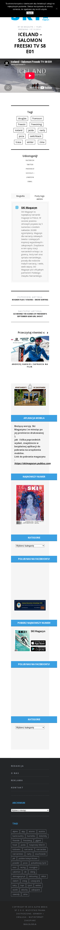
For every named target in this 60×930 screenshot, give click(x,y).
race (14, 867)
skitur (43, 876)
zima (41, 142)
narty (42, 130)
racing (23, 867)
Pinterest (30, 169)
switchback (35, 136)
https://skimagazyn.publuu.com (32, 463)
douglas (22, 118)
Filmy (39, 27)
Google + (30, 173)
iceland (18, 130)
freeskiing (36, 124)
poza (21, 136)
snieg (24, 880)
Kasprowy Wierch (37, 844)
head (15, 844)
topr (22, 885)
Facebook (30, 160)
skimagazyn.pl (19, 876)
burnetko (31, 836)
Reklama (17, 780)
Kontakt (17, 787)
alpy (23, 831)
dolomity (43, 836)
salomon (17, 871)
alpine (15, 831)
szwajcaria (35, 880)
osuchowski (40, 854)
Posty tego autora (40, 197)
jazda (31, 130)
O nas (15, 773)
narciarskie (41, 849)
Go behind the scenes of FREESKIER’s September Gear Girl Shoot (30, 314)
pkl (14, 858)
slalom (16, 880)
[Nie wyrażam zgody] (56, 8)
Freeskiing (23, 29)
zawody (16, 894)
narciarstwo (18, 854)
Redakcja (17, 766)
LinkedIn (30, 177)
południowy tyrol (38, 863)
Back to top (29, 924)
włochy (24, 889)
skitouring (33, 876)
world (15, 889)
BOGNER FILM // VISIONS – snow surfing (30, 298)
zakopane (35, 889)
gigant (38, 840)
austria (42, 831)
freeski (21, 124)
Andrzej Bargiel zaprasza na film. (30, 365)
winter (30, 142)
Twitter (30, 165)
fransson (37, 118)
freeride (16, 840)
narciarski (28, 849)
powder (16, 863)
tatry (15, 885)
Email (30, 181)
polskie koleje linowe (28, 858)
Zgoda (30, 13)
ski (25, 871)
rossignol (33, 867)
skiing (32, 871)
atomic (32, 831)
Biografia (20, 196)
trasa (18, 142)
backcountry (18, 836)
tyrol (30, 885)
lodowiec (17, 849)
